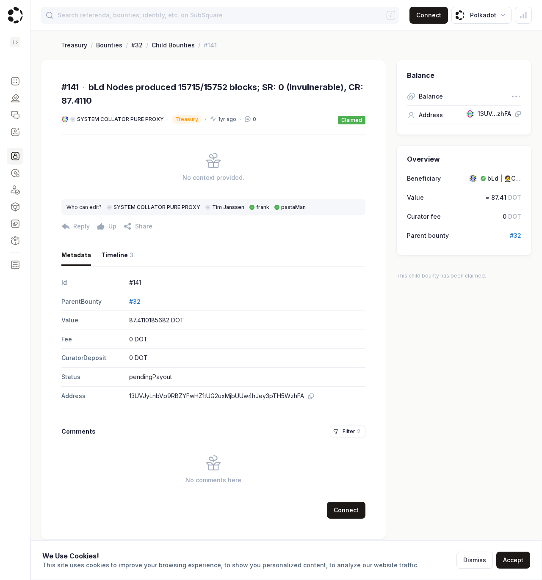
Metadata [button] (76, 254)
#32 (137, 45)
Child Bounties (173, 45)
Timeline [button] (117, 254)
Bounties (109, 45)
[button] (15, 81)
